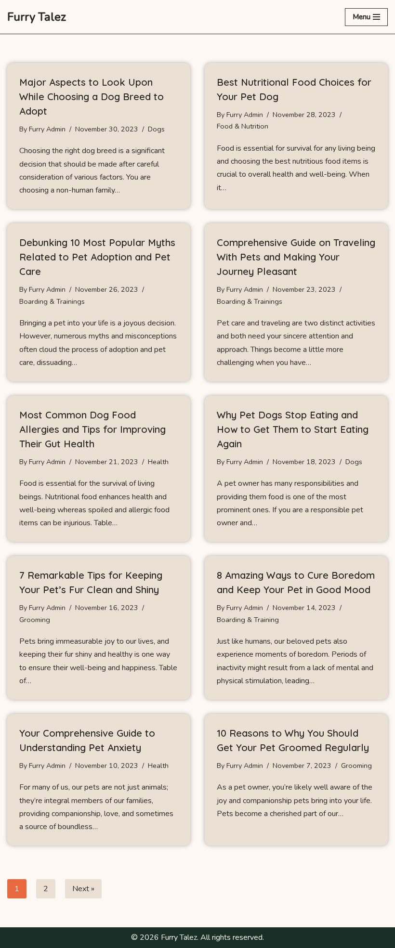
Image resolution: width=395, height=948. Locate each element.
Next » (83, 888)
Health (158, 462)
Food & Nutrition (242, 126)
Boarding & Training (248, 619)
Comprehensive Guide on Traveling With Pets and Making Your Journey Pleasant (296, 256)
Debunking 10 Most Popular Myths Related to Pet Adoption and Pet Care (97, 256)
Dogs (156, 129)
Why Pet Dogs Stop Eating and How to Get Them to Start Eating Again (293, 429)
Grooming (34, 619)
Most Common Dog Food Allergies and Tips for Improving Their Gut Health (92, 429)
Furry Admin (47, 129)
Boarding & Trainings (52, 301)
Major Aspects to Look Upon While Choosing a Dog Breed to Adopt (91, 96)
